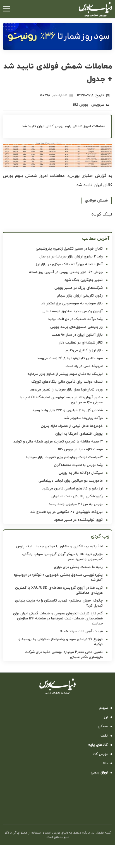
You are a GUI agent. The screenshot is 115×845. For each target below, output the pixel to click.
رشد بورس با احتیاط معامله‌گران (78, 465)
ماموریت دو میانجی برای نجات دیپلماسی (71, 480)
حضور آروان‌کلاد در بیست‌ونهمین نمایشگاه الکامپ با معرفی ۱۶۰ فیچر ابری (61, 400)
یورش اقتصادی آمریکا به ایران (79, 433)
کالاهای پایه (98, 744)
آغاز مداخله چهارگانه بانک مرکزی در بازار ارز (69, 264)
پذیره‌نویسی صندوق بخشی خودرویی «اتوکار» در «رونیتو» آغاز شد (58, 577)
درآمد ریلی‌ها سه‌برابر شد (83, 418)
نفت (104, 735)
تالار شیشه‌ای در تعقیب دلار (81, 342)
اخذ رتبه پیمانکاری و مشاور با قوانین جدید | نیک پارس (59, 546)
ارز (106, 717)
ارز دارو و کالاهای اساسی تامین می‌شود (72, 488)
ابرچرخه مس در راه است (84, 366)
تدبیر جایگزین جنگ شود (83, 280)
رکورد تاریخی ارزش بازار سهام (80, 295)
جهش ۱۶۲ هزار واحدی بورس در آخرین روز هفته (66, 272)
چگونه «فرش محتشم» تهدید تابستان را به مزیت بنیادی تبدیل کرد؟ (59, 603)
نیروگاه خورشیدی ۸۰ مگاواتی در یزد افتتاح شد (66, 512)
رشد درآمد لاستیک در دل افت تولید (75, 319)
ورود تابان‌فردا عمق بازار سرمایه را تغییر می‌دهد (66, 389)
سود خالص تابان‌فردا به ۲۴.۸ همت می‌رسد (70, 358)
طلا (105, 763)
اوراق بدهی (99, 772)
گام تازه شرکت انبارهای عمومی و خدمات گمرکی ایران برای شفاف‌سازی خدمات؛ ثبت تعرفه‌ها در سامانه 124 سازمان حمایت (58, 618)
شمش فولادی (96, 200)
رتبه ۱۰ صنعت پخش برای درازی (78, 567)
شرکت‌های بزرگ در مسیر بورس (78, 287)
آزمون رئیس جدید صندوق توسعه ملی (72, 311)
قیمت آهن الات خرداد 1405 (81, 631)
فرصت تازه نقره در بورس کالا (80, 449)
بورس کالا (80, 104)
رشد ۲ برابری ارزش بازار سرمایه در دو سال (71, 256)
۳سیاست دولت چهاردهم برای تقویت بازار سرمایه (64, 457)
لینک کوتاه (102, 214)
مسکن (103, 726)
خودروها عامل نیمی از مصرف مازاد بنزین (72, 426)
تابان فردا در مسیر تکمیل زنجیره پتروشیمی (69, 248)
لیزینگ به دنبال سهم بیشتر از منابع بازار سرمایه (65, 374)
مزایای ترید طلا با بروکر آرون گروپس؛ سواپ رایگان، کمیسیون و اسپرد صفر (62, 557)
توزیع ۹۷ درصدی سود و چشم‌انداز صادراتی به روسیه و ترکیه (60, 642)
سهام (103, 708)
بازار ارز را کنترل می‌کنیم (84, 350)
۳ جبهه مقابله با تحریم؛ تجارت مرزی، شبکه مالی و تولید (58, 441)
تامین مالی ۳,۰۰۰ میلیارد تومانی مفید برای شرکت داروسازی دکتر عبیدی (64, 655)
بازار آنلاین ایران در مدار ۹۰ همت (77, 334)
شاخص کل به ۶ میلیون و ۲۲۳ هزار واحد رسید (67, 410)
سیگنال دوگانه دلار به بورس (81, 472)
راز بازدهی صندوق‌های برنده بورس (76, 327)
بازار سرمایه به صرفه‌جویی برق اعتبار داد (72, 303)
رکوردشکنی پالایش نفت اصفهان (77, 496)
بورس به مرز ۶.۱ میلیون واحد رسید (76, 504)
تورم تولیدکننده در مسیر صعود (78, 519)
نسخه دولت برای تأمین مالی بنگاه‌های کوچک (67, 381)
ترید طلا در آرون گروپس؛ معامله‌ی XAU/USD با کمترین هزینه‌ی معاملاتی (59, 590)
